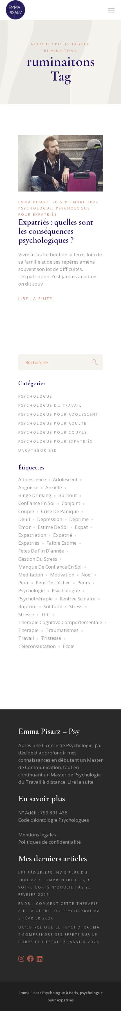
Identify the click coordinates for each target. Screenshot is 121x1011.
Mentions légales (37, 834)
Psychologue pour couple (52, 432)
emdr (24, 527)
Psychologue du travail (50, 405)
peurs (83, 582)
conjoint (71, 503)
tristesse (51, 638)
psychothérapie (35, 598)
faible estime (61, 543)
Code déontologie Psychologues (53, 820)
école (69, 646)
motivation (62, 574)
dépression (49, 519)
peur (23, 582)
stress (75, 606)
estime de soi (53, 527)
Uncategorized (38, 450)
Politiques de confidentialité (49, 842)
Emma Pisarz (33, 202)
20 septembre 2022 (75, 202)
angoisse (28, 487)
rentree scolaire (77, 598)
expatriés (28, 543)
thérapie (28, 630)
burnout (67, 495)
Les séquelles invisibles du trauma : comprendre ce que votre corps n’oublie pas (55, 880)
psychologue (66, 590)
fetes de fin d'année (41, 550)
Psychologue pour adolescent (58, 414)
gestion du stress (37, 559)
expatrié (62, 535)
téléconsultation (37, 646)
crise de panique (60, 511)
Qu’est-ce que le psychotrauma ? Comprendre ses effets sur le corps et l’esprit (59, 934)
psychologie (31, 590)
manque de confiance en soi (50, 567)
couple (26, 511)
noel (86, 574)
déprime (79, 519)
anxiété (53, 487)
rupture (27, 606)
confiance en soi (36, 503)
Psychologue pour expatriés (55, 441)
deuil (24, 519)
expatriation (32, 535)
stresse (26, 614)
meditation (30, 574)
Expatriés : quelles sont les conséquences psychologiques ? (55, 231)
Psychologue (35, 208)
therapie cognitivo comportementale (60, 622)
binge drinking (34, 495)
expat (81, 527)
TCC (45, 614)
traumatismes (62, 630)
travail (26, 638)
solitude (53, 606)
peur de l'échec (53, 582)
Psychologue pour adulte (52, 423)
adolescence (32, 479)
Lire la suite (80, 782)
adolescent (65, 479)
